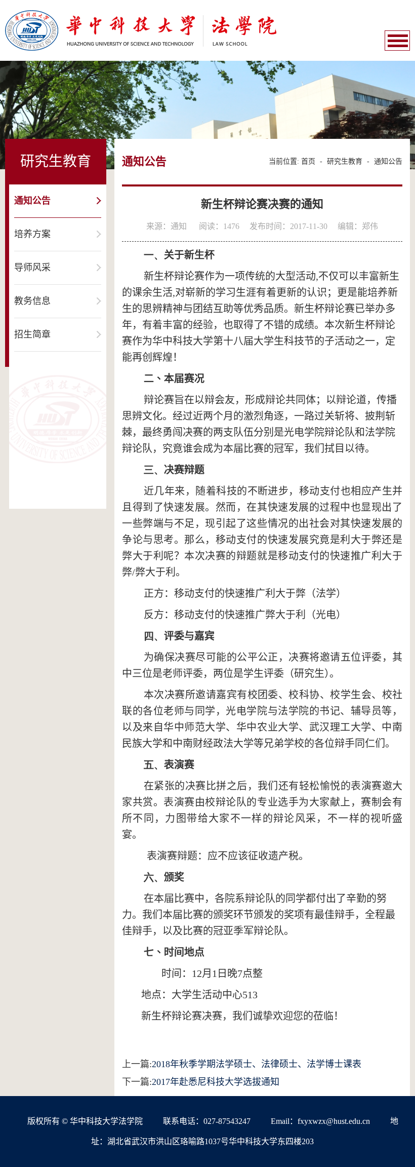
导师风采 (32, 267)
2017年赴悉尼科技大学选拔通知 (215, 1082)
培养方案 (32, 234)
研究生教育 (344, 161)
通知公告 (32, 201)
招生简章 (32, 334)
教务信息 (32, 301)
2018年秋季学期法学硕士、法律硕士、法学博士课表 (256, 1064)
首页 (308, 161)
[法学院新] (140, 29)
